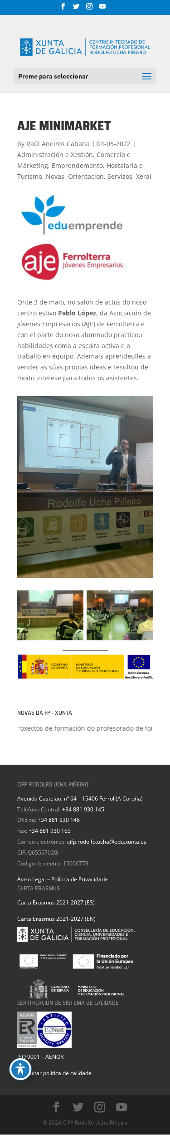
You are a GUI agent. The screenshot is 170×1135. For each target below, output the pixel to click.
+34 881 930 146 (59, 820)
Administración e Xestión (55, 154)
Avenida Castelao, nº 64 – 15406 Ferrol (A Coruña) (80, 798)
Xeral (143, 176)
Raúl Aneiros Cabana (58, 143)
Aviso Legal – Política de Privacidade (62, 879)
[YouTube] (102, 9)
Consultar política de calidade (54, 1073)
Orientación (86, 176)
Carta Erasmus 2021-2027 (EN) (56, 919)
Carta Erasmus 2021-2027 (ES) (56, 902)
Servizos (119, 176)
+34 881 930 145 (83, 809)
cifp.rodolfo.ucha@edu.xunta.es (106, 841)
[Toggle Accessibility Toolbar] (20, 1069)
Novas (55, 176)
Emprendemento (77, 165)
